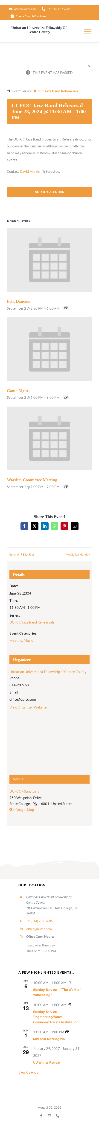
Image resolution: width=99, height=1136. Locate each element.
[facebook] (41, 1116)
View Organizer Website (28, 707)
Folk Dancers (18, 301)
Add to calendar (49, 192)
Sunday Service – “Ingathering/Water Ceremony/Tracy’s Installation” (56, 1016)
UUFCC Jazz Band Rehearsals (32, 622)
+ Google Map (23, 810)
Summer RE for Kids (22, 554)
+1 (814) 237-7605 (39, 921)
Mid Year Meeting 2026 (50, 1038)
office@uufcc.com (39, 929)
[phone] (58, 1116)
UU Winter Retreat (46, 1062)
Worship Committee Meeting (32, 479)
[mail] (49, 1116)
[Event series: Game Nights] (65, 397)
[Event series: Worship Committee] (65, 486)
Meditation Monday (78, 554)
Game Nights (18, 390)
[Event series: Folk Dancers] (65, 308)
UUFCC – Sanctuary (24, 791)
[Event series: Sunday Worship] (69, 983)
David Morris (30, 171)
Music (28, 640)
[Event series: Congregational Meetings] (67, 1032)
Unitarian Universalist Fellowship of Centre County (48, 672)
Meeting (15, 640)
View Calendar (29, 1072)
